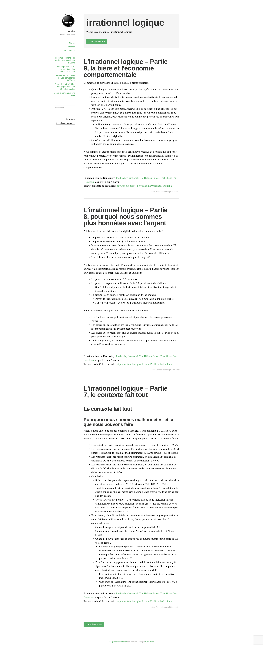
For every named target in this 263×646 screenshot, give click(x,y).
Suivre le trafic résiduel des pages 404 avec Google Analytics (65, 86)
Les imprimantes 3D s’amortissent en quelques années (66, 69)
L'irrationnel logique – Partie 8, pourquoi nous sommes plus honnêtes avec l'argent (126, 216)
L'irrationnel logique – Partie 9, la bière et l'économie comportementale (126, 68)
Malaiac (71, 31)
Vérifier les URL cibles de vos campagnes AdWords (65, 77)
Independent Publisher (118, 642)
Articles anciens (96, 41)
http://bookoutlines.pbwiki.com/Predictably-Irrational (144, 185)
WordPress (149, 642)
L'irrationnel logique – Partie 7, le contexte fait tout (126, 392)
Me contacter (69, 50)
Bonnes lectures (162, 192)
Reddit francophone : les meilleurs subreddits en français (64, 60)
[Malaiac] (68, 27)
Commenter (174, 192)
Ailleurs (72, 43)
